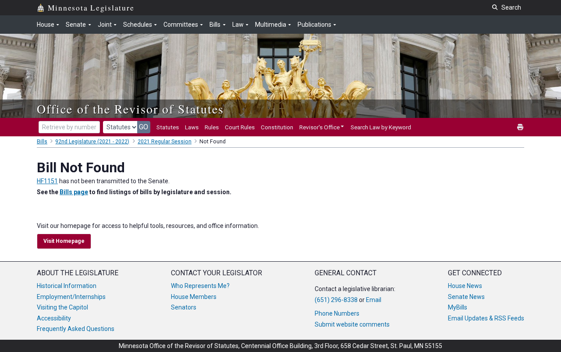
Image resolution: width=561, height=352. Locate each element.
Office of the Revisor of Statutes (130, 108)
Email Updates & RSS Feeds (486, 318)
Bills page (74, 192)
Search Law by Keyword (381, 127)
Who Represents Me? (200, 285)
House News (465, 285)
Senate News (466, 296)
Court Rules (240, 127)
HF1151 (47, 181)
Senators (183, 307)
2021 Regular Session (165, 142)
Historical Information (66, 285)
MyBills (457, 307)
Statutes (167, 127)
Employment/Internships (71, 296)
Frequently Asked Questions (75, 328)
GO (143, 127)
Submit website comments (352, 324)
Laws (192, 127)
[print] (521, 127)
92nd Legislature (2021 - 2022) (92, 142)
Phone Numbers (337, 313)
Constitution (277, 127)
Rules (212, 127)
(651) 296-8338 (336, 299)
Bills (42, 142)
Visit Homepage (64, 241)
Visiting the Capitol (62, 307)
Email (373, 299)
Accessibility (54, 318)
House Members (194, 296)
